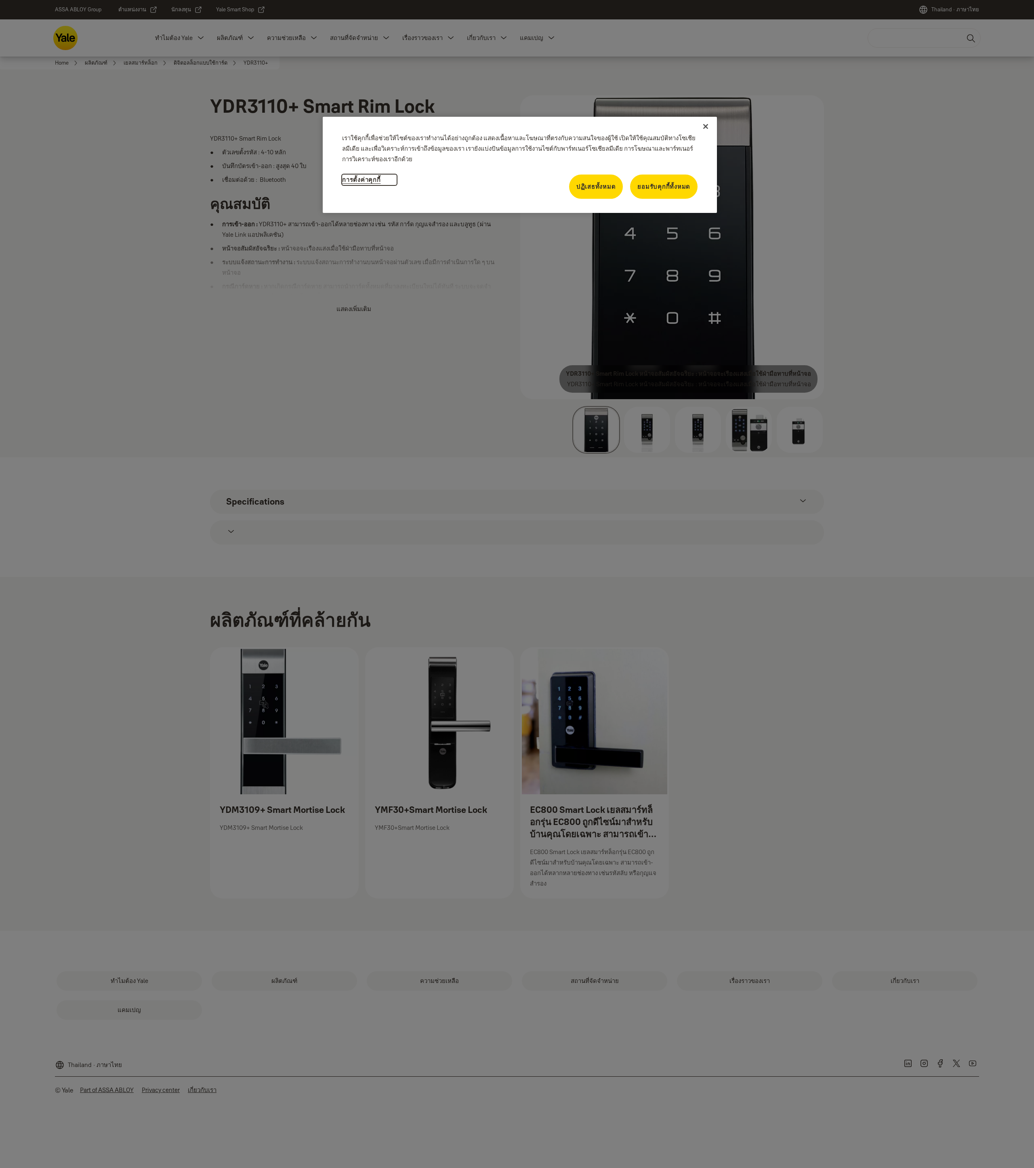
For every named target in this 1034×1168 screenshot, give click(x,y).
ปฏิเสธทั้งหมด (596, 186)
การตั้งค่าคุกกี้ (361, 179)
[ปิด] (706, 126)
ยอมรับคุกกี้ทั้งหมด (663, 186)
